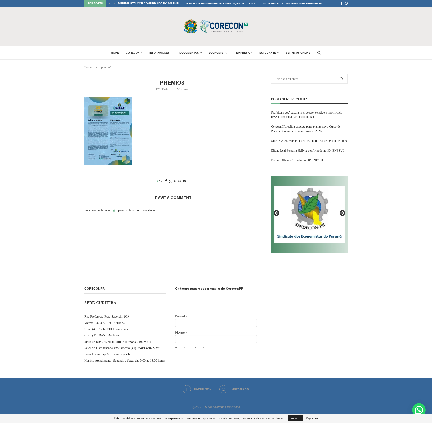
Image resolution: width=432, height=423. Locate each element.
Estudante (267, 52)
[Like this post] (160, 181)
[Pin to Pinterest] (175, 181)
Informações (159, 52)
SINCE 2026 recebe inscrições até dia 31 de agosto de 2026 (309, 140)
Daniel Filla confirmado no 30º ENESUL (297, 160)
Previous (276, 213)
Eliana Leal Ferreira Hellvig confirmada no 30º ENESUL (308, 150)
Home (115, 52)
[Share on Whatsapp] (179, 181)
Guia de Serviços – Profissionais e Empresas (291, 3)
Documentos (189, 52)
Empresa (243, 52)
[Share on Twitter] (170, 181)
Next (342, 213)
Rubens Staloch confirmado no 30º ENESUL (151, 3)
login (114, 210)
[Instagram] (346, 3)
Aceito (295, 418)
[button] (110, 3)
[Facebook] (341, 3)
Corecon (133, 52)
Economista (218, 52)
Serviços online (298, 52)
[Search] (319, 52)
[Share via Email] (184, 181)
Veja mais (312, 418)
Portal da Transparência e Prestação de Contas (220, 3)
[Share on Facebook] (166, 181)
